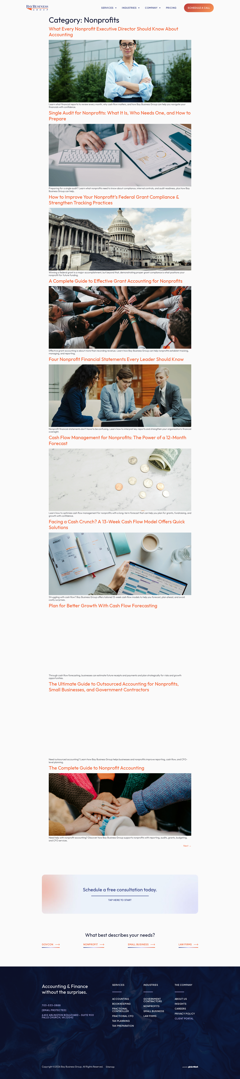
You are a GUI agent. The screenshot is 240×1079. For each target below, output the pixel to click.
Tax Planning (121, 1020)
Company (151, 7)
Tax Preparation (123, 1025)
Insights (180, 1003)
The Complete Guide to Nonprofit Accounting (96, 768)
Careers (180, 1008)
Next (187, 845)
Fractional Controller (120, 1009)
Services (107, 7)
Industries (129, 7)
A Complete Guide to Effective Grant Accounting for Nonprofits (115, 281)
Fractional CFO (123, 1016)
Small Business (154, 1011)
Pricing (171, 7)
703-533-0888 (51, 1005)
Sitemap (110, 1066)
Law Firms (150, 1016)
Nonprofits (152, 1006)
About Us (181, 998)
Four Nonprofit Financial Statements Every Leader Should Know (116, 359)
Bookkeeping (121, 1003)
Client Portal (184, 1018)
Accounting (120, 998)
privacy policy (185, 1013)
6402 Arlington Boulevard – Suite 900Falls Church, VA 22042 (68, 1016)
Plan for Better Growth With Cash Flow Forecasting (103, 605)
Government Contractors (153, 1000)
